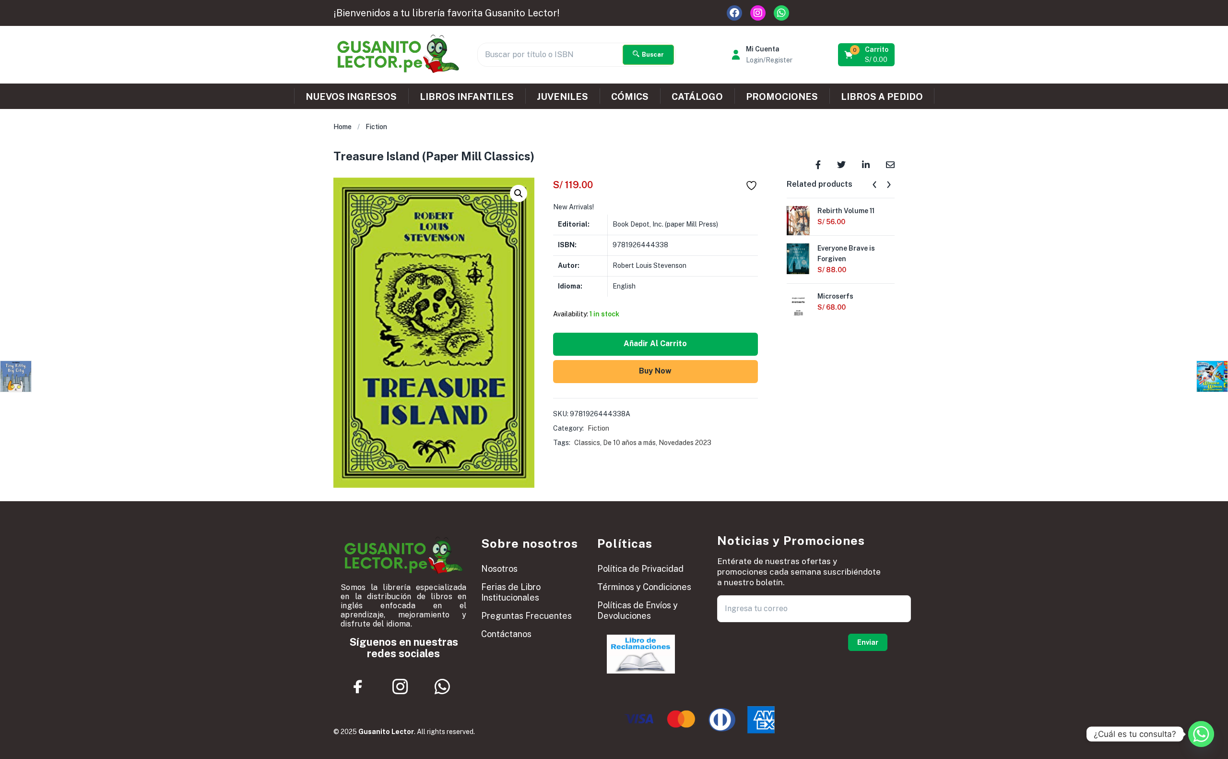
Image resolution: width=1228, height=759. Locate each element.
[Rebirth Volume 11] (798, 220)
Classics (587, 442)
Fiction (376, 127)
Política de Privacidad (640, 569)
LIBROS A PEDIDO (882, 96)
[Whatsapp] (781, 13)
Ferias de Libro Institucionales (511, 592)
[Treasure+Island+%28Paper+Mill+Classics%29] (841, 164)
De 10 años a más (629, 442)
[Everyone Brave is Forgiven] (798, 258)
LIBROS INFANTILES (467, 96)
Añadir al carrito (655, 343)
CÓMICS (630, 96)
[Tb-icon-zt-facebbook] (358, 686)
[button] (867, 55)
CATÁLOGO (697, 96)
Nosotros (499, 569)
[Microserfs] (798, 306)
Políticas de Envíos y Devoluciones (637, 610)
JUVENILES (562, 96)
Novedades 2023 (685, 442)
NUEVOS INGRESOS (351, 96)
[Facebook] (734, 13)
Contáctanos (506, 634)
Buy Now (655, 370)
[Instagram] (758, 13)
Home (342, 127)
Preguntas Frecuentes (526, 616)
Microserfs (835, 296)
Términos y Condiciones (644, 587)
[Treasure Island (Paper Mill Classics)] (818, 164)
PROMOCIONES (782, 96)
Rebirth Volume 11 (845, 211)
